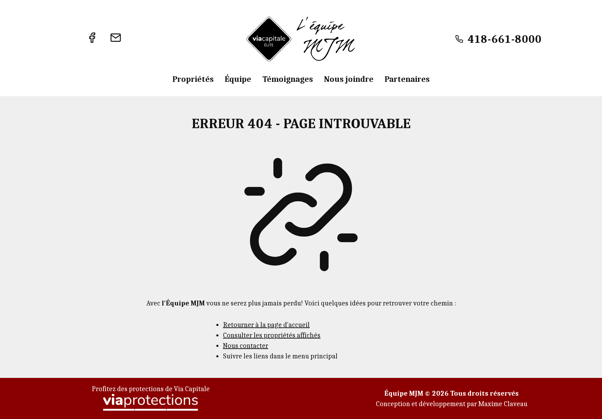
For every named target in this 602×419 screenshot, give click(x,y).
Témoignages (287, 79)
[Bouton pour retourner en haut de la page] (588, 405)
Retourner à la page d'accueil (266, 324)
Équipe (238, 79)
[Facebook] (92, 39)
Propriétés (193, 79)
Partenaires (407, 79)
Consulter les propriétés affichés (272, 335)
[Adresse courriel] (116, 39)
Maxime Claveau (502, 403)
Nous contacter (245, 345)
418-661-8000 (504, 38)
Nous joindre (348, 79)
